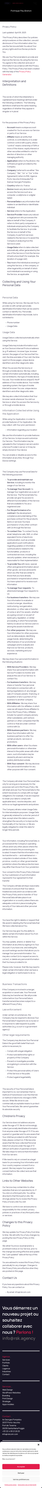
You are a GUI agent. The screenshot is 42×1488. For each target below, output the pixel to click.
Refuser (21, 1473)
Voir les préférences (21, 1479)
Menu (36, 4)
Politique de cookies (11, 1485)
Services (6, 1360)
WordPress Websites (11, 1392)
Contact (5, 1374)
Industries (6, 1371)
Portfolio (6, 1362)
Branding (6, 1395)
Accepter (21, 1466)
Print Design (7, 1398)
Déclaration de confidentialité (27, 1485)
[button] (38, 1444)
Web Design (7, 1389)
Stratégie (6, 1401)
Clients (5, 1365)
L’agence (6, 1368)
